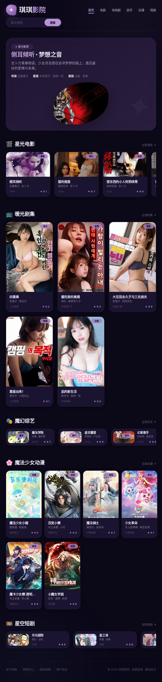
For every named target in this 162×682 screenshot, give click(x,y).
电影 (103, 10)
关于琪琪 (11, 669)
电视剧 (116, 10)
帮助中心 (28, 669)
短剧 (153, 10)
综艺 (129, 10)
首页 (91, 10)
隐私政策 (45, 669)
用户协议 (62, 669)
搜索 (52, 22)
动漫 (141, 10)
